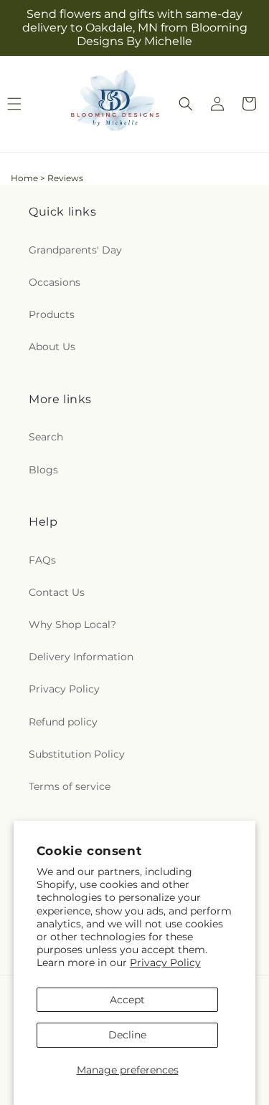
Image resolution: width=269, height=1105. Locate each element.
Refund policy (63, 721)
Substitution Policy (77, 754)
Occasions (54, 282)
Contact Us (57, 592)
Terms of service (69, 786)
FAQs (42, 560)
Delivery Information (81, 656)
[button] (186, 104)
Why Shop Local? (72, 624)
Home (24, 178)
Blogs (43, 469)
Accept (127, 999)
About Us (52, 346)
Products (52, 314)
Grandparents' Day (75, 249)
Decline (127, 1034)
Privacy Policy (165, 962)
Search (46, 436)
